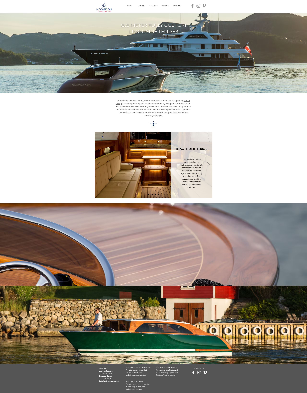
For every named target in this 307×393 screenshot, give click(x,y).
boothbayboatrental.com (165, 375)
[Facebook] (192, 5)
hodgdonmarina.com (134, 389)
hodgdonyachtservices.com (136, 375)
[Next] (208, 164)
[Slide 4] (154, 194)
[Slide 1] (158, 194)
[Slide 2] (151, 194)
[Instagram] (198, 5)
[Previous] (98, 164)
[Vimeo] (204, 5)
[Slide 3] (148, 194)
